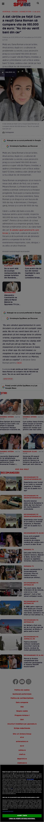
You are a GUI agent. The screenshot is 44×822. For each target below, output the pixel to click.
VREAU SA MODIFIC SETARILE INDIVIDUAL (22, 819)
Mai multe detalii (30, 779)
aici (12, 788)
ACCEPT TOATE (22, 816)
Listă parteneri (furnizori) (7, 811)
